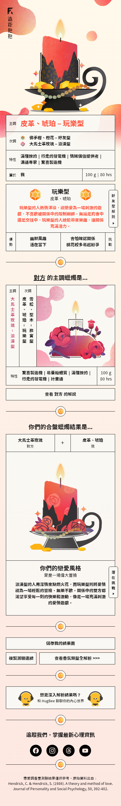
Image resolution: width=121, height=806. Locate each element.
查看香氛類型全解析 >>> (77, 658)
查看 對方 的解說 (60, 394)
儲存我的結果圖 (60, 643)
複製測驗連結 (21, 658)
